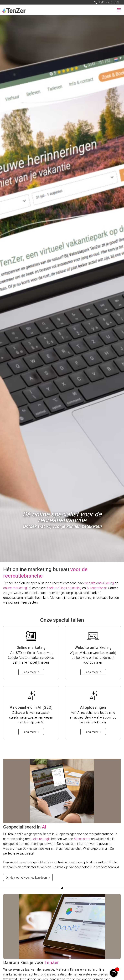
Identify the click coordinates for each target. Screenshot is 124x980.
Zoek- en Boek (56, 588)
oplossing (74, 588)
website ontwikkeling (99, 583)
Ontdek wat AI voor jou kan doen (26, 877)
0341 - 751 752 (108, 2)
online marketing (15, 588)
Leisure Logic (40, 839)
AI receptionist (97, 588)
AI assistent (82, 839)
